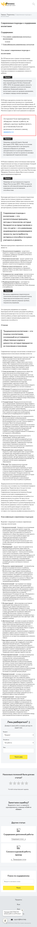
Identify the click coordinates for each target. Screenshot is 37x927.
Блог (18, 909)
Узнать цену (18, 757)
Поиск (18, 888)
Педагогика (10, 15)
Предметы (18, 900)
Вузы (18, 904)
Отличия (7, 42)
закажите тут (9, 132)
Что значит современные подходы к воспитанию (17, 37)
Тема (4, 747)
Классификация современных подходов (18, 44)
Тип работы (6, 739)
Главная (3, 15)
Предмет (5, 732)
